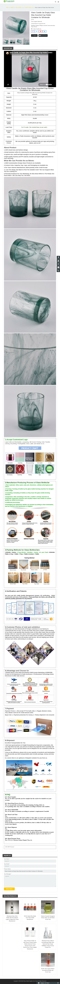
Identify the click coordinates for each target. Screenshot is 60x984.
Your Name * (7, 858)
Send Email (43, 35)
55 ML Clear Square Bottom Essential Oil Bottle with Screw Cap (47, 970)
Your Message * (7, 873)
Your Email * (7, 863)
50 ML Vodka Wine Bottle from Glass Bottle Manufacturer (30, 917)
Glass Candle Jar (19, 7)
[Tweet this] (37, 31)
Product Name (7, 868)
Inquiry (35, 35)
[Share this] (33, 31)
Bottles (12, 7)
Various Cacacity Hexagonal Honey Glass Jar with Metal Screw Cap (48, 917)
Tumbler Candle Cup (28, 7)
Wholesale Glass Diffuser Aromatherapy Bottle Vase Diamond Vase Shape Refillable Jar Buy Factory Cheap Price (48, 944)
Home (7, 7)
